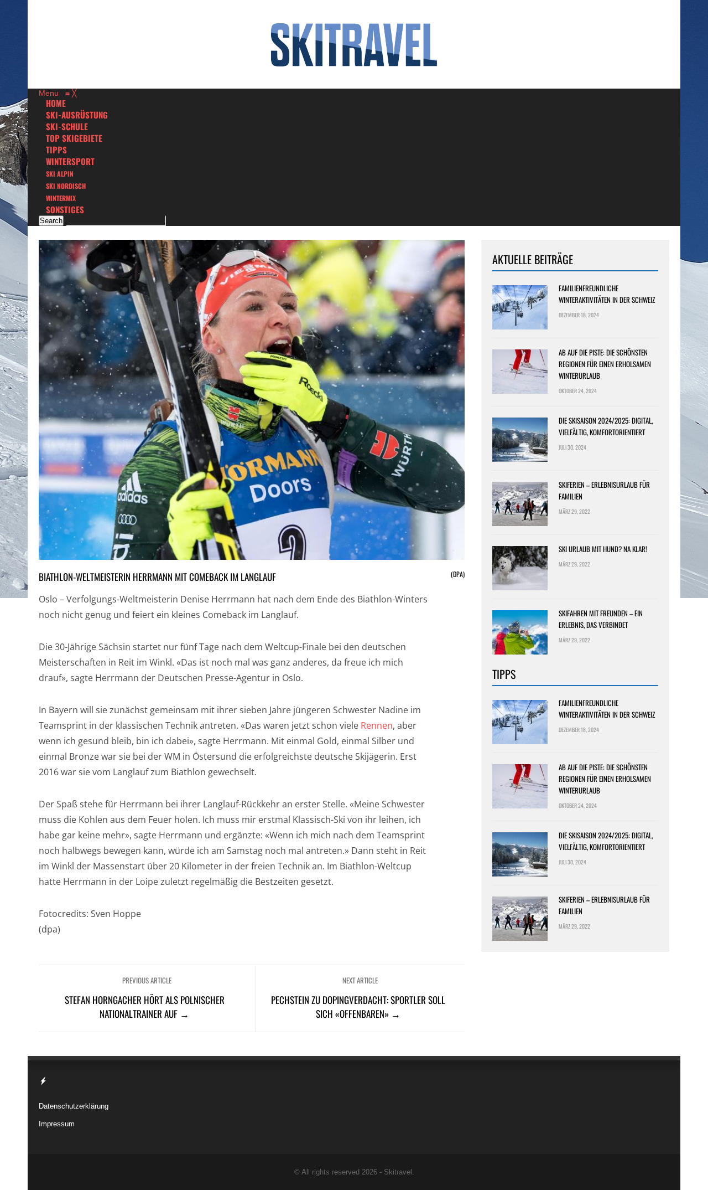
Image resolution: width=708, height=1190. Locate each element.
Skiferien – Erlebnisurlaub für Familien (604, 490)
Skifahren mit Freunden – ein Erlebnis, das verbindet (601, 618)
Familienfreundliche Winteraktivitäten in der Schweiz (607, 293)
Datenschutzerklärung (73, 1106)
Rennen (377, 725)
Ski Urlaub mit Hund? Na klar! (603, 548)
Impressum (57, 1124)
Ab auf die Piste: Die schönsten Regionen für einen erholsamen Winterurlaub (605, 364)
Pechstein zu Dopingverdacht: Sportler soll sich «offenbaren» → (358, 1007)
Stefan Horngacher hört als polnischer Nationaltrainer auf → (145, 1007)
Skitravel (398, 1172)
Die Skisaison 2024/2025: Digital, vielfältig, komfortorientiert (606, 426)
